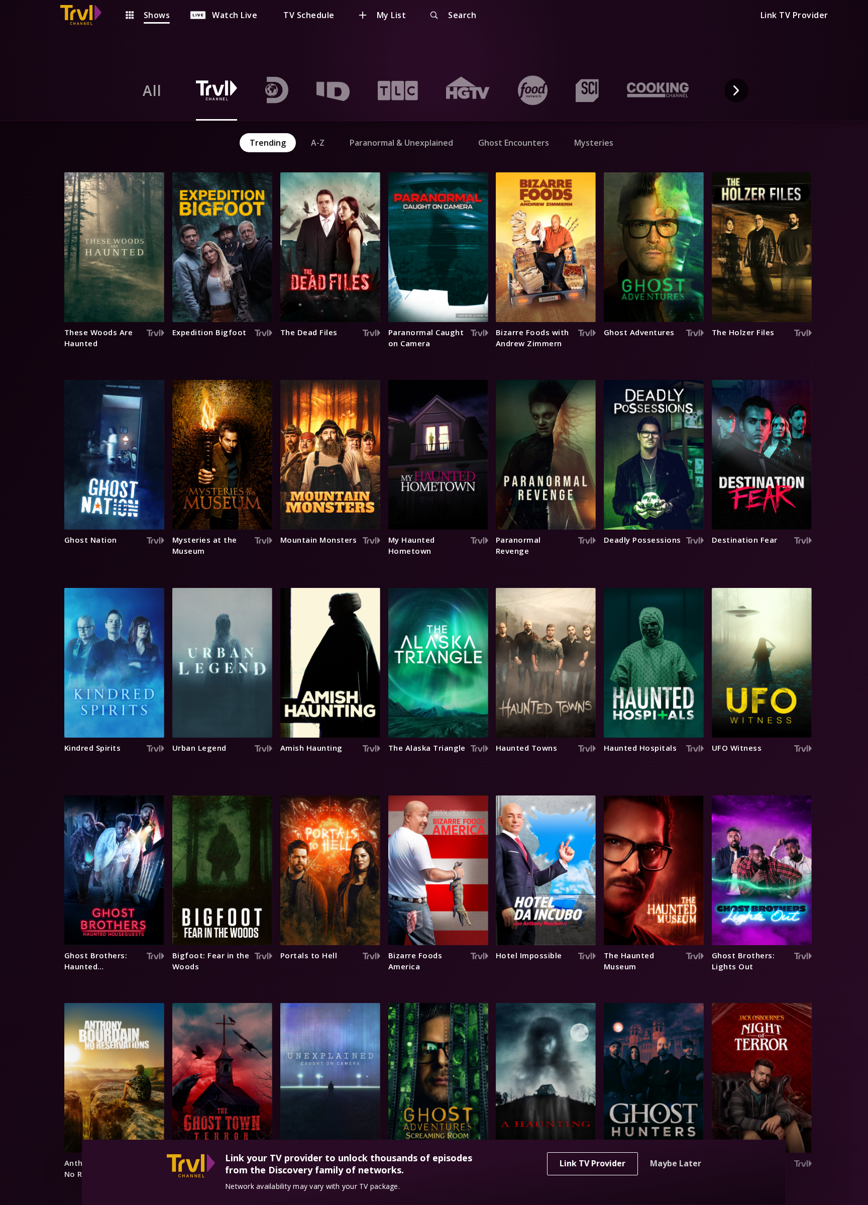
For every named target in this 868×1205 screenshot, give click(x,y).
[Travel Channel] (86, 15)
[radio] (152, 90)
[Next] (736, 90)
